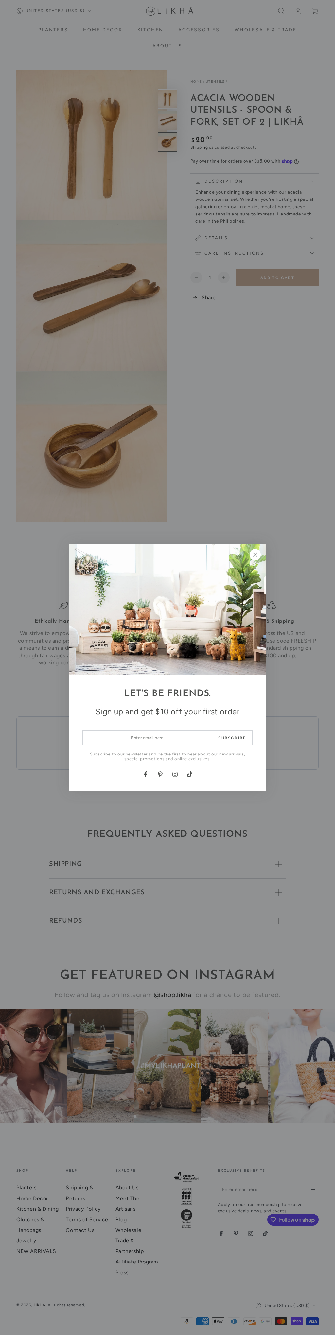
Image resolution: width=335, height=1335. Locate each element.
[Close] (255, 555)
